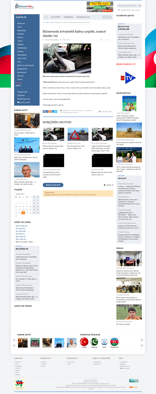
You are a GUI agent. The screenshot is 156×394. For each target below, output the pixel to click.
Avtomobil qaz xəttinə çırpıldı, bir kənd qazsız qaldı (52, 174)
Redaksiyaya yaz (23, 99)
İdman (19, 79)
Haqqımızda (22, 92)
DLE (67, 387)
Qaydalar (21, 95)
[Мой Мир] (53, 111)
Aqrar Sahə (21, 58)
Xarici (19, 27)
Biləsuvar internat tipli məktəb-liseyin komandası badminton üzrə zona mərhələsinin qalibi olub (128, 273)
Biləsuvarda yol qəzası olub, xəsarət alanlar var (53, 147)
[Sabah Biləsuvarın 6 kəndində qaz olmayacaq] (23, 343)
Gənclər (20, 76)
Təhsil (19, 41)
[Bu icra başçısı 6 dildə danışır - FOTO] (47, 343)
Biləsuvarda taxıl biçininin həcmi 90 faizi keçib (129, 143)
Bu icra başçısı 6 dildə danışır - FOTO (25, 134)
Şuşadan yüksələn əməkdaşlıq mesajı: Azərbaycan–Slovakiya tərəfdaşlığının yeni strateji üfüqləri (129, 238)
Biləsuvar (21, 23)
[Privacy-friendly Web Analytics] (133, 387)
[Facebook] (47, 111)
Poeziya (20, 51)
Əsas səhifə (55, 17)
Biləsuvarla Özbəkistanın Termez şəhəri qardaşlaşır (26, 158)
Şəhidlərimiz (22, 69)
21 (30, 209)
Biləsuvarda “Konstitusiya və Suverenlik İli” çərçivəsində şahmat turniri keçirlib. (128, 299)
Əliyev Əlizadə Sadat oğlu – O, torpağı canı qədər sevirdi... (25, 183)
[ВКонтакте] (44, 111)
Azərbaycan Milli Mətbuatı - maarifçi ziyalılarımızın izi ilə (128, 227)
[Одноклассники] (50, 111)
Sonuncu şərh (24, 102)
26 (23, 213)
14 (30, 206)
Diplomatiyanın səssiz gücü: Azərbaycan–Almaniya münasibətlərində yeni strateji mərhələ (128, 202)
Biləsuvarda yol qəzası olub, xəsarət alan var (101, 173)
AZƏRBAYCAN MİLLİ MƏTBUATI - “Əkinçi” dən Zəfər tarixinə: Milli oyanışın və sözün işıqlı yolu (128, 216)
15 (34, 206)
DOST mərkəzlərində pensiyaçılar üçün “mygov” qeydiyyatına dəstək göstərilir (128, 169)
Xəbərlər (18, 358)
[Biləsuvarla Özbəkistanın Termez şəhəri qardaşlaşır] (59, 343)
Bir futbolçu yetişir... (123, 324)
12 (23, 206)
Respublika (21, 30)
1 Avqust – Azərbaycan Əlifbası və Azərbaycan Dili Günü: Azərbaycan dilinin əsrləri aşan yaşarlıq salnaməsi (129, 189)
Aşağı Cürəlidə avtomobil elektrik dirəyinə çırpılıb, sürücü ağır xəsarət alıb (100, 148)
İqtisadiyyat (22, 55)
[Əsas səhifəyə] (24, 5)
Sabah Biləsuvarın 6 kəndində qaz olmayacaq (26, 258)
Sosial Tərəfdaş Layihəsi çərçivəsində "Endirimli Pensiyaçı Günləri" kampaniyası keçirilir (127, 118)
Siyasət (20, 37)
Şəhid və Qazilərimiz (25, 65)
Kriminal (20, 34)
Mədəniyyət (22, 48)
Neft (19, 62)
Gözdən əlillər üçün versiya (130, 10)
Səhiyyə (20, 44)
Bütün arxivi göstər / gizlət (24, 242)
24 (16, 213)
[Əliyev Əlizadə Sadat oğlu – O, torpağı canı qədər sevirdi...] (71, 343)
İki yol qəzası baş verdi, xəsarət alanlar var (75, 147)
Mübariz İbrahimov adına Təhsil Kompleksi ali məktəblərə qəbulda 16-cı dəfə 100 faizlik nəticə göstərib (27, 269)
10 (16, 206)
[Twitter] (56, 111)
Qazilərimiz (21, 72)
